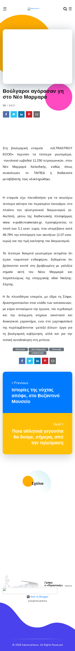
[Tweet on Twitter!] (14, 114)
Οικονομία (56, 349)
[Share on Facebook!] (6, 114)
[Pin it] (29, 114)
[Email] (36, 114)
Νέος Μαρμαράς (38, 349)
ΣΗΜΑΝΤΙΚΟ (38, 353)
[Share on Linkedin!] (21, 114)
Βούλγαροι (20, 349)
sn (4, 105)
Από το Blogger (39, 596)
